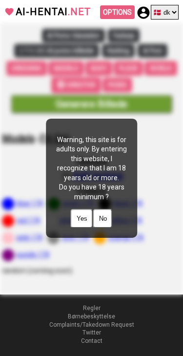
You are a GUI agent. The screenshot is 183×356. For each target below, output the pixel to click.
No (103, 218)
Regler (92, 308)
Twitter (91, 332)
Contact (91, 340)
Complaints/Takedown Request (91, 324)
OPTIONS (117, 12)
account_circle (143, 12)
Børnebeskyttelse (91, 316)
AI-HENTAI (53, 12)
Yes (82, 218)
